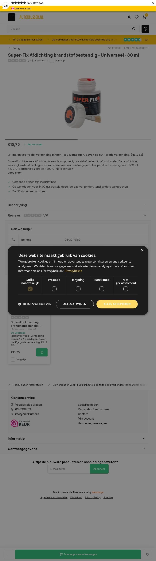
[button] (35, 304)
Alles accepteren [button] (117, 304)
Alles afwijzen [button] (74, 304)
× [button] (142, 250)
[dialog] (78, 280)
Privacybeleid (73, 271)
